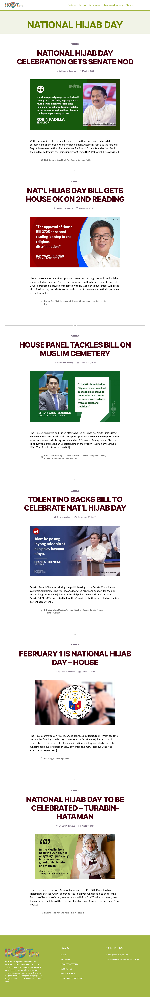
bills (46, 455)
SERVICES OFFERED (69, 964)
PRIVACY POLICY (67, 974)
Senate (74, 160)
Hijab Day (48, 758)
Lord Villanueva (68, 826)
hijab (46, 160)
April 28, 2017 (88, 826)
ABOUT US (65, 959)
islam (51, 160)
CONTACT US (66, 969)
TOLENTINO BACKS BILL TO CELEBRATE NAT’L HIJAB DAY (75, 503)
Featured (72, 5)
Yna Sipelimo (65, 517)
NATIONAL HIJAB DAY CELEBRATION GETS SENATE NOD (75, 57)
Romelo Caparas (68, 71)
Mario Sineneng (66, 208)
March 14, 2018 (88, 671)
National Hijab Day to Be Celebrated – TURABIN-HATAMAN (75, 808)
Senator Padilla (84, 160)
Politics (82, 5)
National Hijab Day (62, 160)
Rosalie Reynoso (68, 671)
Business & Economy (113, 5)
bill (70, 301)
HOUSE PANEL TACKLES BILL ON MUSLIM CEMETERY (75, 349)
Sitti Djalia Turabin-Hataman (72, 913)
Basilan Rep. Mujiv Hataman (56, 301)
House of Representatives (83, 301)
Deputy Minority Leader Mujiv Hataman (65, 455)
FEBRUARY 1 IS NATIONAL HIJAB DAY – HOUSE (75, 658)
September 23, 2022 (87, 517)
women (56, 613)
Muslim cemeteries (52, 458)
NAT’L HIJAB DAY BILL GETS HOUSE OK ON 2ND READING (75, 195)
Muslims (61, 610)
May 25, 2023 (88, 71)
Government (95, 5)
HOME (63, 955)
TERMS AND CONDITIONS (71, 978)
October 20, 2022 (88, 363)
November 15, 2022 (88, 208)
